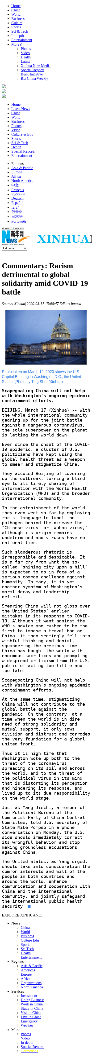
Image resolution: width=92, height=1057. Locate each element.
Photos (26, 49)
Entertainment (21, 40)
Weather (27, 1025)
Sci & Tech (19, 31)
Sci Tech (27, 949)
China (15, 10)
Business (18, 19)
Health (26, 57)
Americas (28, 970)
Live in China (31, 1017)
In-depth (17, 36)
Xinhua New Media (35, 66)
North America (22, 181)
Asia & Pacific (22, 168)
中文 (15, 185)
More (16, 44)
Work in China (32, 1004)
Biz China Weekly (34, 78)
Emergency (29, 1021)
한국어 (17, 212)
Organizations (31, 983)
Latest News (20, 109)
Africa (16, 176)
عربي (15, 207)
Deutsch (17, 198)
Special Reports (32, 70)
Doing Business (32, 1000)
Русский (18, 194)
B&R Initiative (32, 74)
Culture (16, 23)
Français (17, 190)
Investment (29, 996)
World (16, 14)
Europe (16, 172)
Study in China (32, 1008)
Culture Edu (30, 940)
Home (16, 6)
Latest (25, 61)
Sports (16, 27)
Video (25, 53)
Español (17, 203)
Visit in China (31, 1013)
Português (18, 221)
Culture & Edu (22, 134)
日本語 (17, 217)
